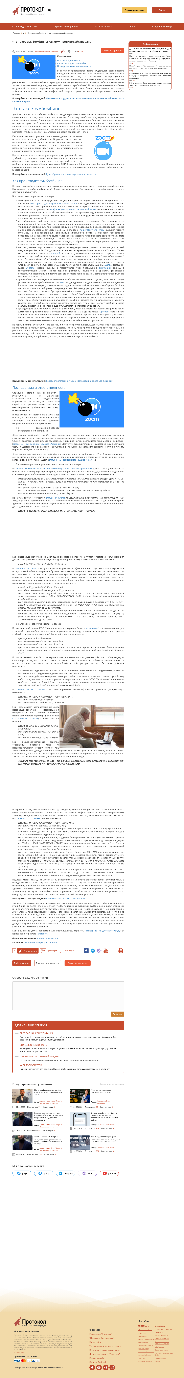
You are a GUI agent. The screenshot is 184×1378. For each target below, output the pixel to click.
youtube (112, 1173)
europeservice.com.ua (146, 1352)
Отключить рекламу (112, 50)
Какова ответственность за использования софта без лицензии (79, 380)
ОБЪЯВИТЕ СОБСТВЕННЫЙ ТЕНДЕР (39, 1056)
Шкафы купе (159, 1347)
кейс (62, 282)
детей (108, 264)
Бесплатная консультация (36, 1033)
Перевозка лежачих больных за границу (162, 1343)
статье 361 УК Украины (28, 818)
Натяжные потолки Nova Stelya (164, 1354)
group (46, 1173)
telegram (68, 1173)
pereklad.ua (159, 1332)
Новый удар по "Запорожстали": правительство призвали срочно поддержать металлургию (150, 68)
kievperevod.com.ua (145, 1361)
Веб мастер (142, 1336)
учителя (30, 267)
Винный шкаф (160, 1326)
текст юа (141, 1358)
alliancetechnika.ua (145, 1330)
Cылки (157, 1361)
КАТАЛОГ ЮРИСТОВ (31, 1065)
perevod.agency (143, 1349)
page (24, 1173)
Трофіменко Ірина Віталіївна (46, 51)
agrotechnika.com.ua (145, 1345)
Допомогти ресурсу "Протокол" (104, 1354)
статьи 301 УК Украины (25, 718)
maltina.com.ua (160, 1358)
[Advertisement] (67, 359)
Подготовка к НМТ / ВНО (163, 1329)
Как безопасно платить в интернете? (65, 898)
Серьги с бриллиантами (143, 1326)
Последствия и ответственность (74, 66)
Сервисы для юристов (66, 26)
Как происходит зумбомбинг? (72, 63)
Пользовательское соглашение (104, 1350)
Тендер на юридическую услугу (103, 930)
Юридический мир (162, 26)
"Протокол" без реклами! (101, 1338)
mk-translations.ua (144, 1355)
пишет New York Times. (92, 229)
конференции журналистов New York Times (73, 209)
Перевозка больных (162, 1339)
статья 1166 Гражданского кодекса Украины (72, 459)
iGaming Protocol (97, 1362)
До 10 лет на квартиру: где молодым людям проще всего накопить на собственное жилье (150, 51)
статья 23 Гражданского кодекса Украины (36, 443)
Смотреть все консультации (112, 1084)
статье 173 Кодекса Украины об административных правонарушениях (54, 468)
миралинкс (142, 1333)
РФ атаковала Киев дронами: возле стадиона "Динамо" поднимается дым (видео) (150, 85)
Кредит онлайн (97, 1358)
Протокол (42, 933)
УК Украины (92, 628)
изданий (55, 253)
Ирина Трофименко (47, 937)
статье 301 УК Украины (31, 689)
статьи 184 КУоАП (55, 497)
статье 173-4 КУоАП (26, 568)
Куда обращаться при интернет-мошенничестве (71, 174)
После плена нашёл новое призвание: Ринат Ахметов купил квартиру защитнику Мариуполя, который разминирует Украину (150, 60)
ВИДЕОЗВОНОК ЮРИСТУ (33, 1045)
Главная (16, 33)
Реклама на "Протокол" (100, 1334)
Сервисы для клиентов (24, 26)
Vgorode (104, 311)
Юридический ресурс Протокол (41, 942)
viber (90, 1173)
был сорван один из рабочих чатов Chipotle (53, 203)
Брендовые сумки (161, 1350)
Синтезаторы (143, 1342)
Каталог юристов (104, 26)
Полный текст (19, 1352)
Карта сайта (95, 1342)
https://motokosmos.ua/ (146, 1339)
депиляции (105, 267)
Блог (132, 26)
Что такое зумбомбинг (69, 60)
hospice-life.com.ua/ (162, 1335)
